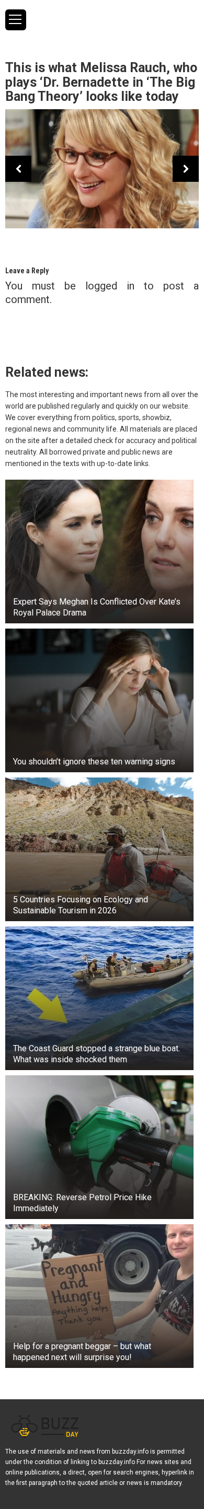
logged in (109, 286)
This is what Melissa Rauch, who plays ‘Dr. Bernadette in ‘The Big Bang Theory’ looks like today (101, 82)
